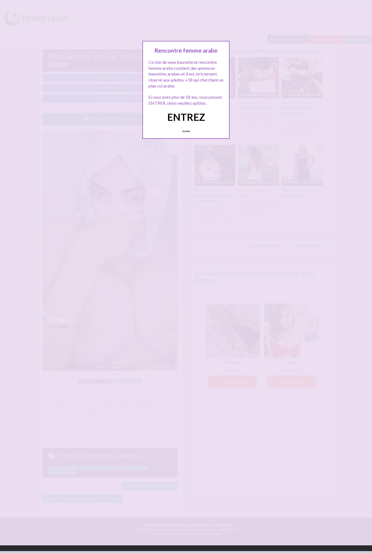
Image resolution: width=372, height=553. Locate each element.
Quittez (186, 131)
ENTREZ (186, 117)
